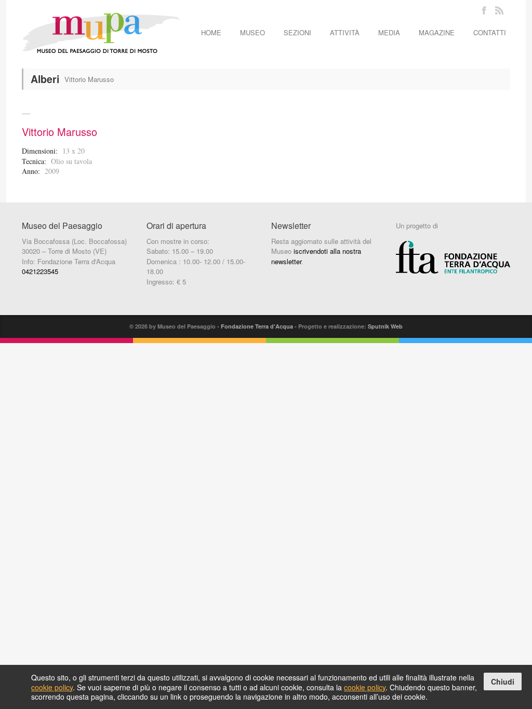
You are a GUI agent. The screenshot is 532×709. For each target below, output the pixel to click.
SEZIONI (297, 32)
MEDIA (389, 32)
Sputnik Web (385, 326)
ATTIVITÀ (345, 32)
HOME (211, 32)
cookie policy (52, 687)
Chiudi (502, 681)
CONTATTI (489, 32)
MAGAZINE (437, 32)
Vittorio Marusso (59, 131)
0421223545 (40, 271)
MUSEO (252, 32)
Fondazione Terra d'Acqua (257, 326)
